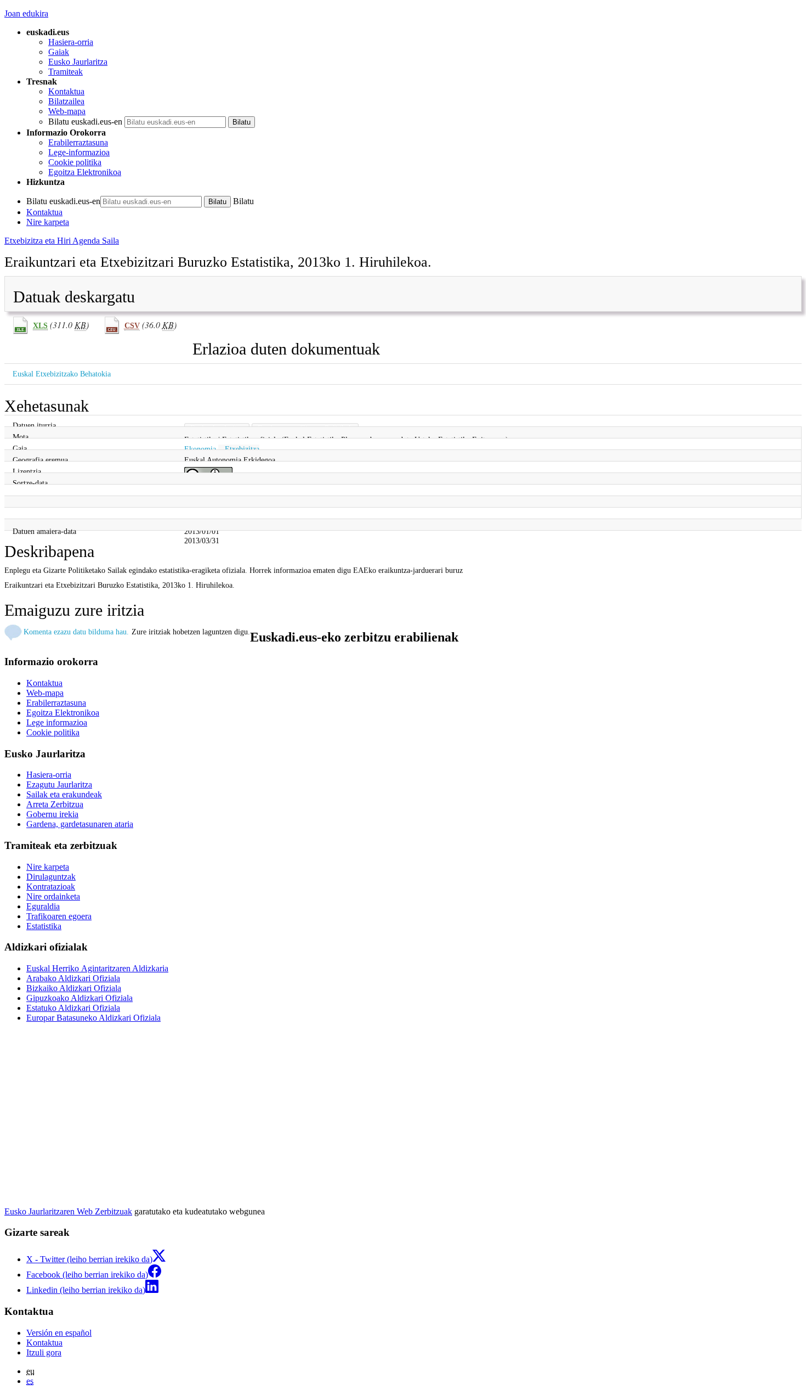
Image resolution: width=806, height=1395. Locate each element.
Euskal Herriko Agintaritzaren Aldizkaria (97, 968)
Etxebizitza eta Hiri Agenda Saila (61, 240)
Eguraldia (43, 906)
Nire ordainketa (53, 896)
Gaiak (58, 52)
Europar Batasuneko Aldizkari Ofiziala (93, 1017)
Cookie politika (74, 162)
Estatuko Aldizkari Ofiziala (73, 1008)
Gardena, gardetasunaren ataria (79, 824)
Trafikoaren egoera (59, 916)
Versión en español (59, 1332)
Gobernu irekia (52, 814)
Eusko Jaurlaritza (77, 61)
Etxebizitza (242, 449)
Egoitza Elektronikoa (84, 172)
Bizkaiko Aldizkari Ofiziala (73, 988)
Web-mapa (67, 111)
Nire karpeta (47, 222)
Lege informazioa (56, 722)
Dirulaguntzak (51, 876)
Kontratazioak (50, 886)
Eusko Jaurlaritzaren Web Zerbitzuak (68, 1211)
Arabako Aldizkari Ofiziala (73, 978)
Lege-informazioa (79, 152)
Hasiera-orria (70, 42)
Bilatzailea (66, 101)
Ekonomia (200, 449)
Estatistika (43, 926)
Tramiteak (65, 71)
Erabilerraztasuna (78, 142)
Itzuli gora (43, 1352)
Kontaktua (66, 91)
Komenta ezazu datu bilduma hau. (76, 631)
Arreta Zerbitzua (54, 804)
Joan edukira (26, 13)
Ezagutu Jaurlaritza (59, 784)
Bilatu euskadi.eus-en (85, 121)
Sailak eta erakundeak (64, 794)
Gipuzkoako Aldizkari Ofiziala (79, 998)
